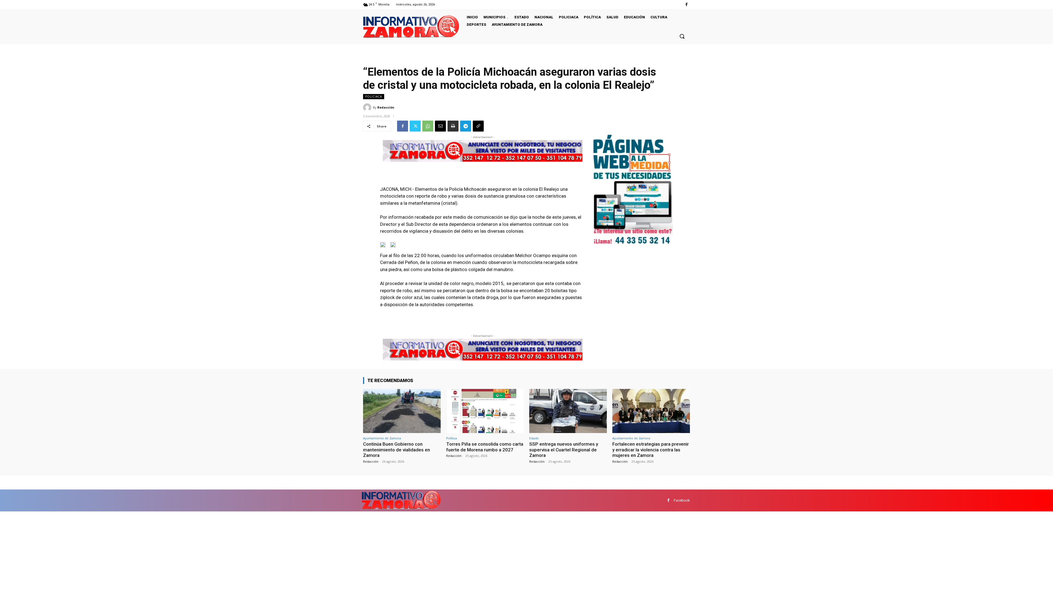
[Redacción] (368, 107)
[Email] (440, 126)
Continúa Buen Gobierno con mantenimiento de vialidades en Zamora (396, 449)
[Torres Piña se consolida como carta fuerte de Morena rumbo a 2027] (485, 411)
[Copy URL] (478, 126)
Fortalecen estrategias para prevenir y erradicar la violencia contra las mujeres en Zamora (650, 449)
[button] (682, 36)
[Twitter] (415, 126)
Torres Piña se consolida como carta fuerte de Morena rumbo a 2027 (484, 446)
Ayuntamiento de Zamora (382, 438)
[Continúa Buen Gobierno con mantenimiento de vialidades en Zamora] (402, 411)
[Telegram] (465, 126)
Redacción (385, 107)
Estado (534, 438)
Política (451, 438)
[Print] (453, 126)
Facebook (682, 500)
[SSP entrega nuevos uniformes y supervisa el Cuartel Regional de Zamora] (568, 411)
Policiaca (373, 96)
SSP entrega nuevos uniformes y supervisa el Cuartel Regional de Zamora (563, 449)
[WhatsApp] (427, 126)
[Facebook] (686, 4)
